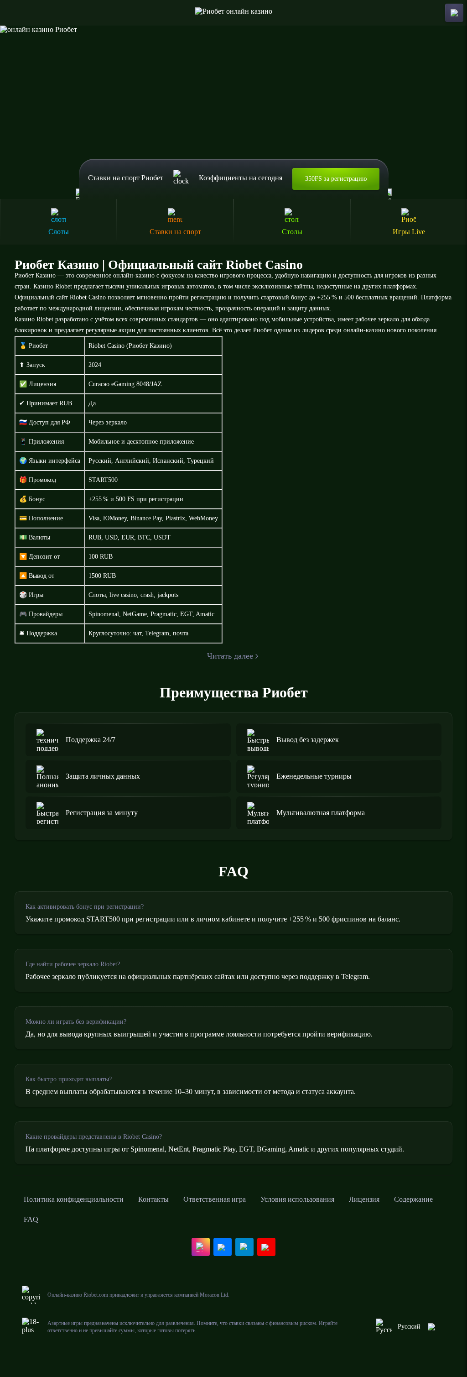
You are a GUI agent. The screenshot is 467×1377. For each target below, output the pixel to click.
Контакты (153, 1199)
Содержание (413, 1199)
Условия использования (297, 1199)
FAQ (31, 1219)
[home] (233, 12)
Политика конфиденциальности (74, 1199)
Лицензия (364, 1199)
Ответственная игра (214, 1199)
